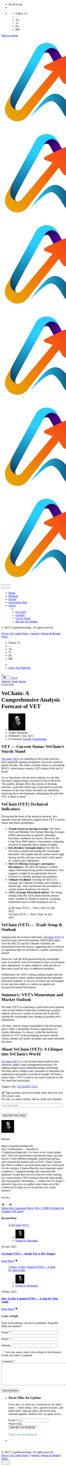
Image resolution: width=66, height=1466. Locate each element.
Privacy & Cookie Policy (15, 633)
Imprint (35, 633)
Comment (7, 1361)
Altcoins (6, 681)
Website (5, 1345)
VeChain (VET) (10, 758)
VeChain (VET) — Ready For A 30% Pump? (28, 1253)
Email (5, 1338)
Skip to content (9, 35)
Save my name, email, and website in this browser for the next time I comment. (31, 1354)
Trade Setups (18, 681)
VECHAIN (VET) (27, 1086)
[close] (5, 586)
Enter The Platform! (19, 667)
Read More (8, 1260)
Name (5, 1332)
